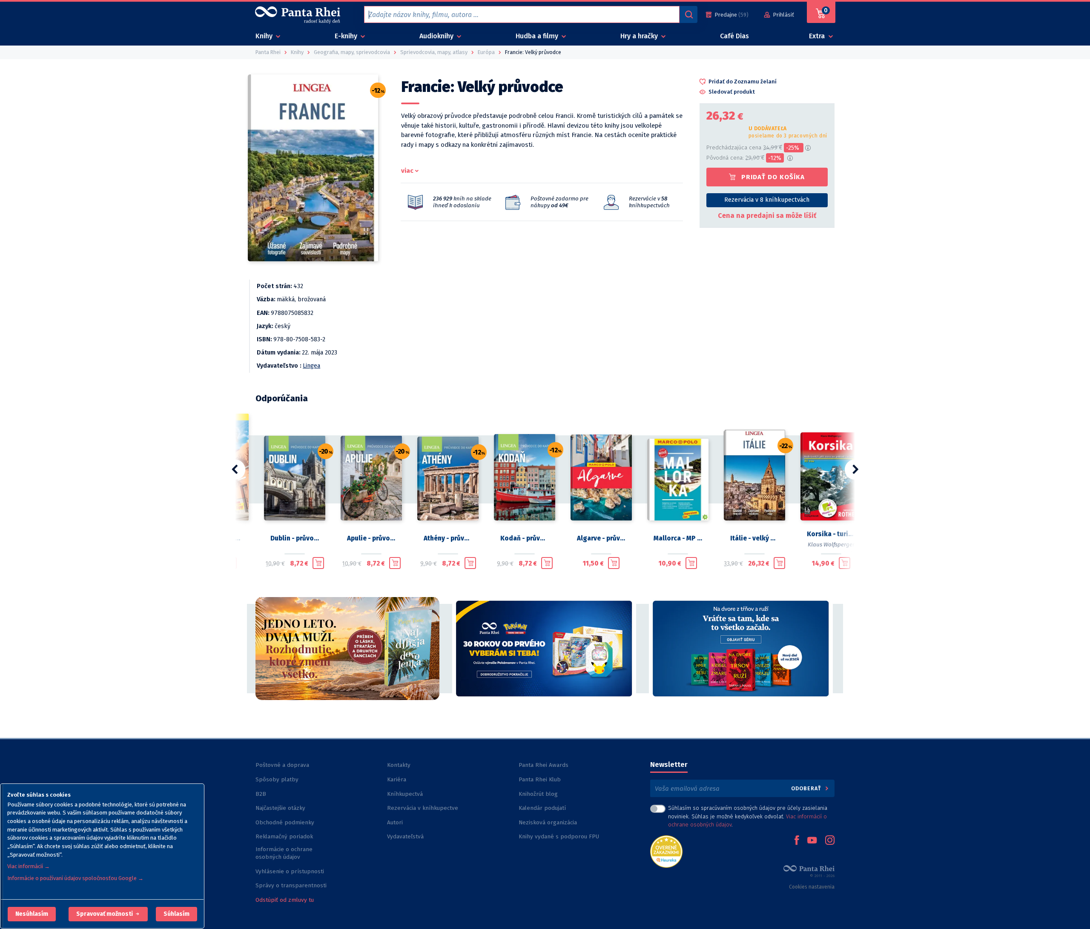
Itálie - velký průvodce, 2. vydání (754, 538)
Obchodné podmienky (284, 822)
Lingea (311, 365)
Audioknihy (437, 36)
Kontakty (398, 765)
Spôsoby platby (276, 779)
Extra (817, 36)
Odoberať (807, 788)
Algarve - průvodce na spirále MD (601, 538)
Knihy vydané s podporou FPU (559, 836)
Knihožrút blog (538, 794)
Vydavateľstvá (405, 836)
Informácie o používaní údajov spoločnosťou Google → (75, 878)
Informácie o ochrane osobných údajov (284, 853)
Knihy (264, 36)
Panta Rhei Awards (543, 765)
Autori (395, 822)
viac (407, 170)
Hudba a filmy (538, 36)
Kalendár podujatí (542, 808)
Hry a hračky (640, 36)
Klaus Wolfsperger (831, 544)
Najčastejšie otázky (280, 808)
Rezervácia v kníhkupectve (422, 808)
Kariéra (396, 779)
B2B (260, 794)
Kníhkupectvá (405, 794)
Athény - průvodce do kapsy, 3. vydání (448, 538)
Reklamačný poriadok (284, 836)
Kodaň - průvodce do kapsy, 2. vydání (524, 538)
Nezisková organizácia (548, 822)
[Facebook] (797, 840)
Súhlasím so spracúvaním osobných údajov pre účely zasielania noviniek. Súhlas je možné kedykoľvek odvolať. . (747, 816)
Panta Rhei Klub (540, 779)
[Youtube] (812, 840)
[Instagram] (830, 840)
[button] (32, 914)
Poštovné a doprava (282, 765)
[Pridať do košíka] (318, 563)
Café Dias (734, 36)
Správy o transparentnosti (291, 885)
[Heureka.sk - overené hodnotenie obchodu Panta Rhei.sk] (666, 851)
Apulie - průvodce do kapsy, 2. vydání (371, 538)
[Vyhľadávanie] (688, 14)
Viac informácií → (28, 866)
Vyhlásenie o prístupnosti (289, 871)
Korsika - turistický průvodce (831, 534)
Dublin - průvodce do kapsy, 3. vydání (294, 538)
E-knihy (347, 36)
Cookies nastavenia (812, 887)
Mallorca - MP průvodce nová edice (678, 538)
